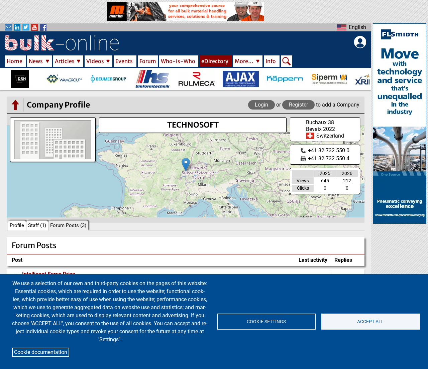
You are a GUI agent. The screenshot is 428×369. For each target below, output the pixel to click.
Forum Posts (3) (68, 225)
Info (270, 61)
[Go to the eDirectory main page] (15, 105)
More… (244, 61)
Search (286, 61)
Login (261, 105)
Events (124, 61)
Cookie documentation (40, 352)
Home (14, 61)
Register (298, 105)
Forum (147, 61)
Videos (95, 61)
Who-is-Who (178, 61)
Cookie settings (266, 321)
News (36, 61)
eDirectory (214, 61)
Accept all (370, 321)
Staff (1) (37, 225)
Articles (65, 61)
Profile (17, 225)
